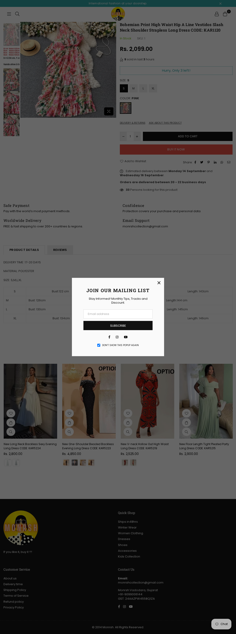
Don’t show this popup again (120, 345)
